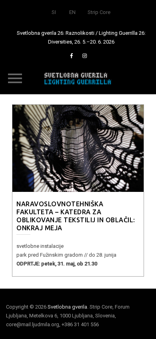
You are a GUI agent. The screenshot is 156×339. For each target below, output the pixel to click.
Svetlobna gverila (67, 307)
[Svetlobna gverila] (78, 78)
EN (72, 12)
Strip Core (99, 12)
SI (54, 12)
